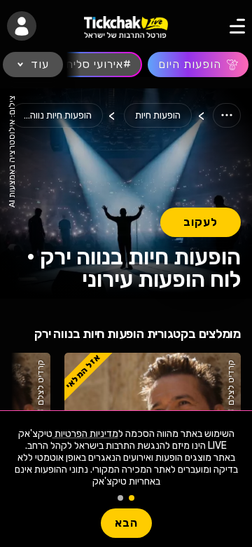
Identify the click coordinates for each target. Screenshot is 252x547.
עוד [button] (40, 64)
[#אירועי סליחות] (92, 64)
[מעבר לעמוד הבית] (126, 26)
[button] (21, 26)
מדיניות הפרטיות (85, 434)
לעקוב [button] (200, 222)
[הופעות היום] (198, 64)
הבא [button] (126, 522)
